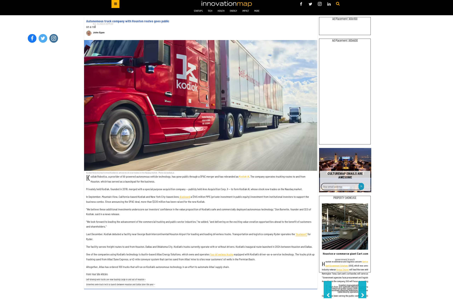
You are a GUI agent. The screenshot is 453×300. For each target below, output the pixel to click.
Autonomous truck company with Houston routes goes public (127, 21)
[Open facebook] (301, 4)
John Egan (99, 32)
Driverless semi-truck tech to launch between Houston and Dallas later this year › (120, 285)
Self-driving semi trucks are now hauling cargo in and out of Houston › (116, 280)
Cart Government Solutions (336, 266)
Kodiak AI (244, 176)
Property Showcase (344, 197)
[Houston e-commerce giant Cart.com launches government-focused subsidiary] (345, 226)
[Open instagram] (320, 4)
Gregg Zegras (342, 270)
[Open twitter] (310, 4)
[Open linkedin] (329, 4)
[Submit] (338, 4)
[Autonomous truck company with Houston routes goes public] (200, 105)
